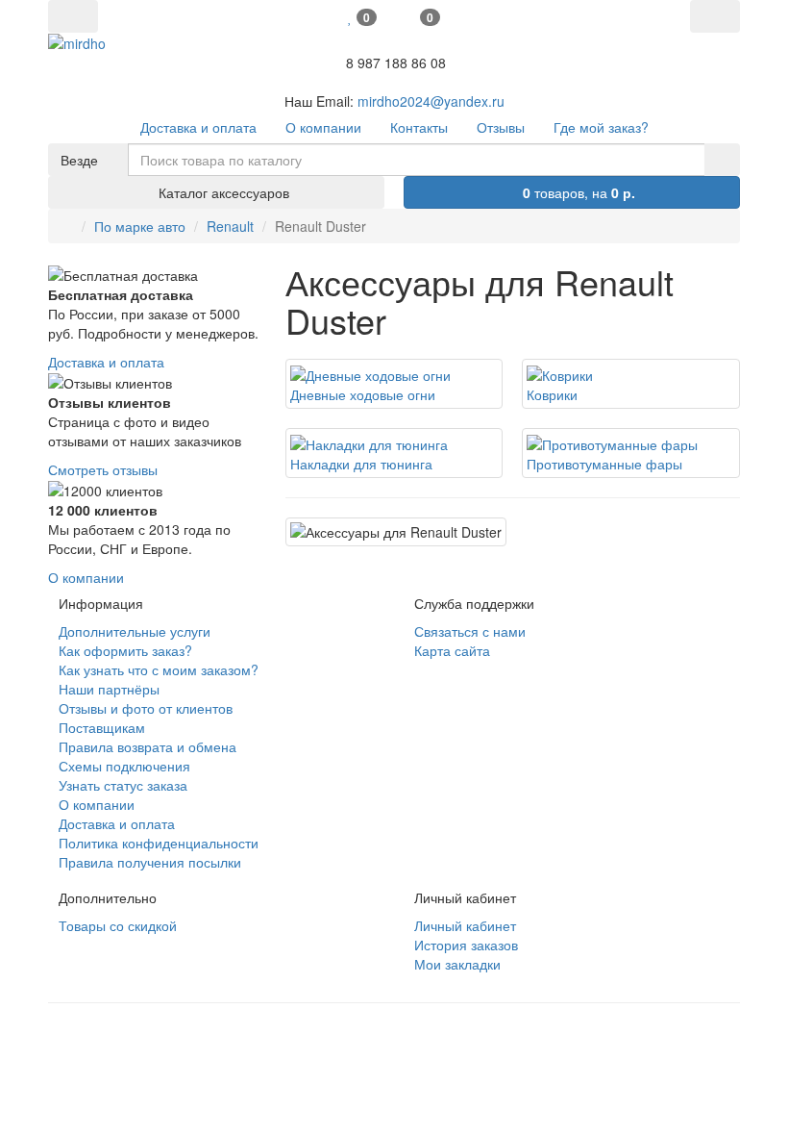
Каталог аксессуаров (222, 192)
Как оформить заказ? (125, 650)
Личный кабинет (465, 925)
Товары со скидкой (118, 925)
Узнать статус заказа (123, 784)
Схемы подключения (124, 765)
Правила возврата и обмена (147, 746)
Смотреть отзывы (103, 469)
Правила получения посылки (150, 861)
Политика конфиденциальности (159, 842)
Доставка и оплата (106, 361)
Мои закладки (457, 963)
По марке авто (139, 226)
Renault (230, 226)
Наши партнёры (109, 688)
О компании (86, 577)
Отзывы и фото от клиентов (146, 708)
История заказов (466, 944)
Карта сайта (452, 650)
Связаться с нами (470, 631)
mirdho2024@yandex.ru (431, 101)
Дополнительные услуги (134, 631)
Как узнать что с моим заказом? (159, 669)
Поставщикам (102, 727)
